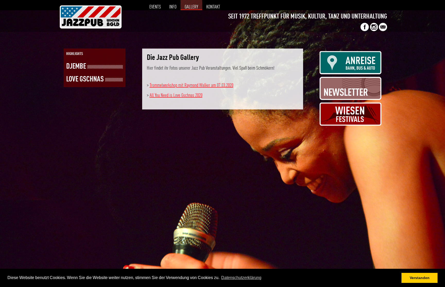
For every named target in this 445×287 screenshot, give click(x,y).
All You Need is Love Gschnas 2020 (176, 95)
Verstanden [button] (420, 278)
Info (172, 7)
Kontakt (213, 7)
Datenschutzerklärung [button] (241, 277)
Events (155, 7)
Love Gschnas (85, 79)
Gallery (191, 7)
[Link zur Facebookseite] (365, 29)
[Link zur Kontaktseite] (383, 29)
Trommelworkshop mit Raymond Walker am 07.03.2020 (191, 85)
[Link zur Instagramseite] (374, 29)
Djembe (76, 66)
